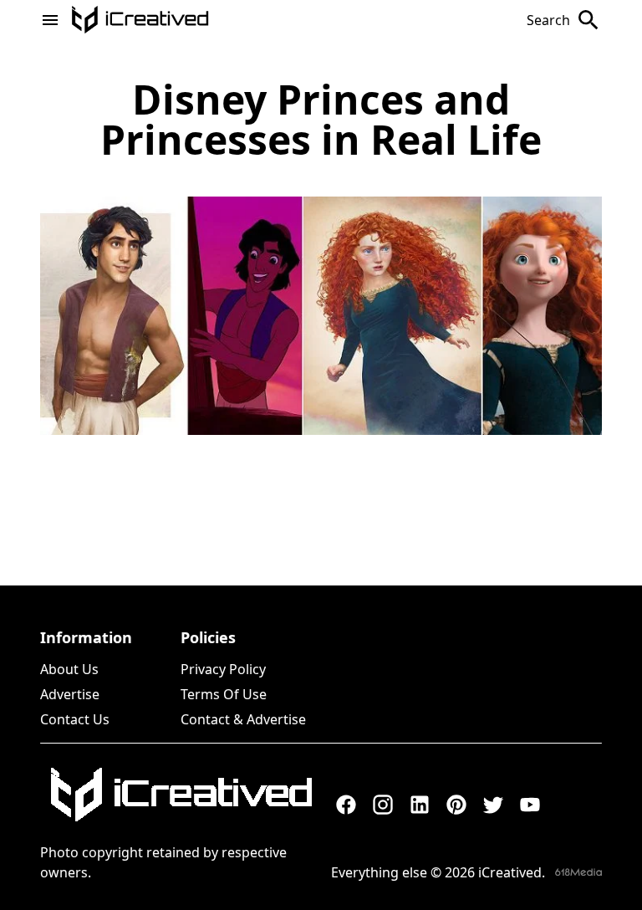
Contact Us (75, 719)
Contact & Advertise (243, 719)
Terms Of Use (224, 694)
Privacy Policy (223, 669)
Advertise (69, 694)
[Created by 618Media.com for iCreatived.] (578, 872)
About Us (69, 669)
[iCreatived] (180, 794)
